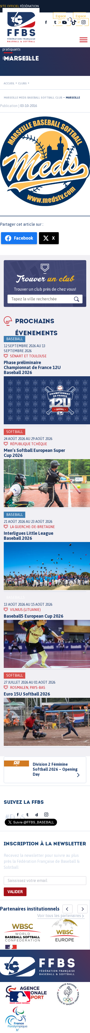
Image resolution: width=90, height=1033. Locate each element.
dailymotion (36, 815)
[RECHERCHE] (70, 19)
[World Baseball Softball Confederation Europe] (65, 931)
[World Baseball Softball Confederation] (22, 933)
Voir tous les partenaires (59, 915)
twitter (55, 22)
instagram (83, 22)
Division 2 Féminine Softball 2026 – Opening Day (55, 769)
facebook (46, 22)
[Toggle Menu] (84, 39)
